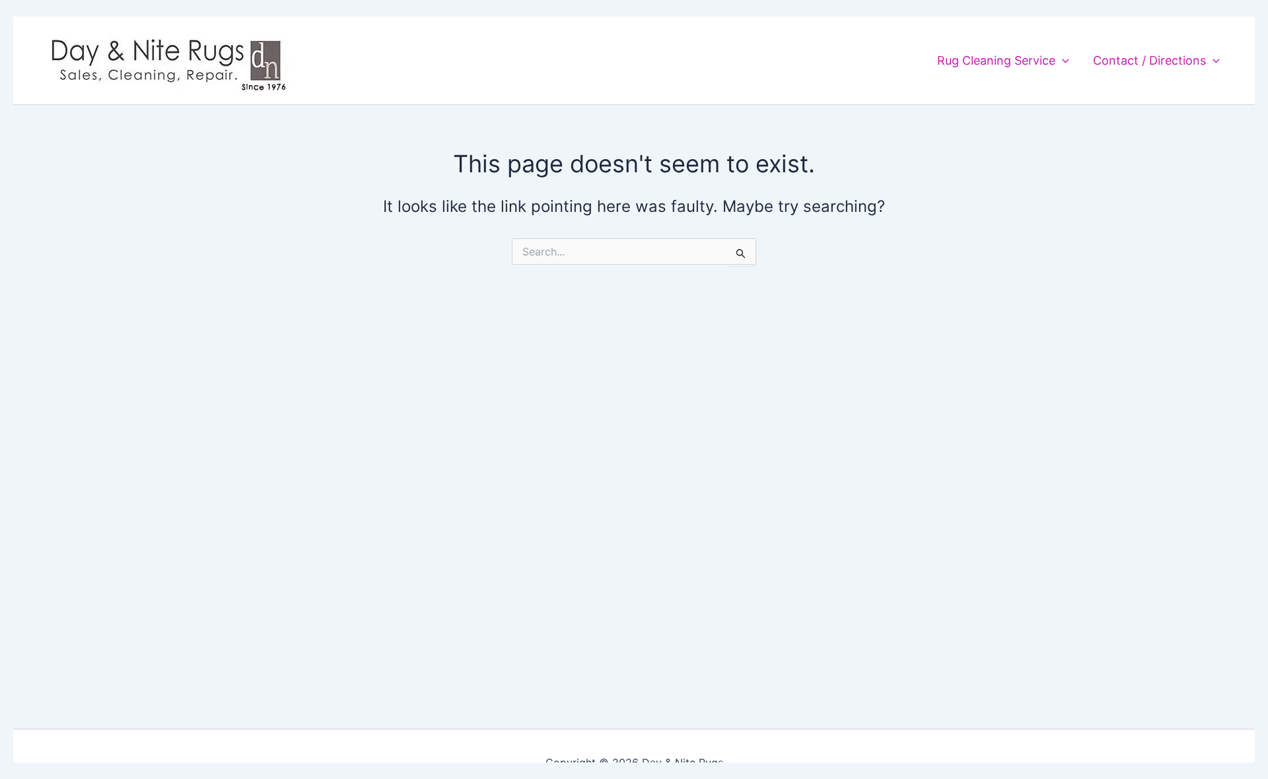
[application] (1062, 61)
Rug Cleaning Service (996, 60)
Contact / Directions (1149, 60)
